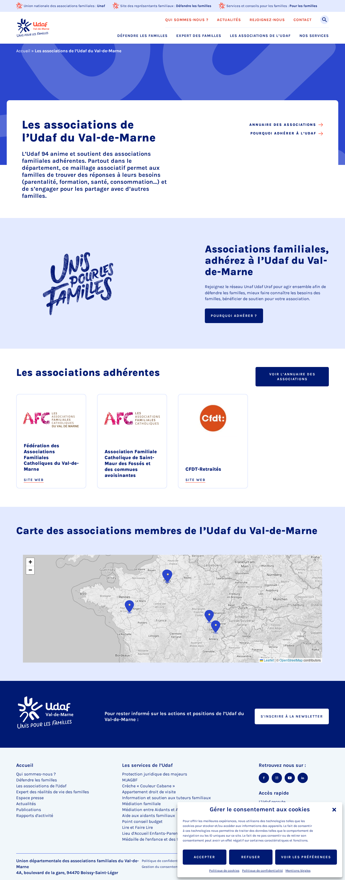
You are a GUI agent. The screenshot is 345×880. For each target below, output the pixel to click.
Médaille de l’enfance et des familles (157, 839)
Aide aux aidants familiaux (148, 815)
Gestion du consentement (163, 867)
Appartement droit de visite (149, 791)
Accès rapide (274, 793)
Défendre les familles (193, 6)
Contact (303, 20)
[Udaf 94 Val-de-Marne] (33, 27)
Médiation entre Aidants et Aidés (154, 809)
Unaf (101, 6)
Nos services (314, 36)
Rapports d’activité (34, 815)
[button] (334, 809)
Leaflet (268, 660)
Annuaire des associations (282, 125)
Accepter (204, 857)
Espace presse (30, 797)
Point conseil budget (142, 821)
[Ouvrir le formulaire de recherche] (324, 19)
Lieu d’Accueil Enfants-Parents (152, 833)
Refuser (250, 857)
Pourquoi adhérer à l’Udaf (283, 133)
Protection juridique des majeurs (154, 774)
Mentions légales (297, 870)
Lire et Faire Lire (137, 827)
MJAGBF (129, 779)
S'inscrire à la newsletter (292, 716)
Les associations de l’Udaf (260, 36)
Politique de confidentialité (262, 870)
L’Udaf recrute (272, 801)
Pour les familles (303, 6)
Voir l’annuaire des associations (292, 376)
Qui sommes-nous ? (186, 20)
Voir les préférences (306, 857)
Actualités (229, 20)
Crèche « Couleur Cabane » (148, 785)
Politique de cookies (224, 870)
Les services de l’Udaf (147, 765)
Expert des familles (198, 36)
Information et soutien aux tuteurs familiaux (166, 797)
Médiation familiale (141, 803)
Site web (34, 480)
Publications (28, 809)
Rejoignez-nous (267, 20)
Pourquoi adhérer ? (234, 316)
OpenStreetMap (291, 660)
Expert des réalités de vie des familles (52, 791)
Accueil (23, 50)
